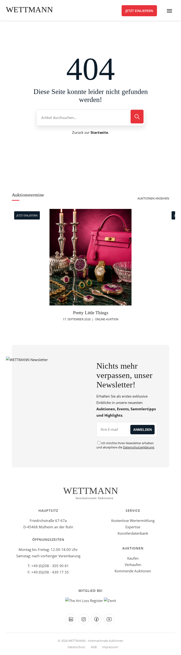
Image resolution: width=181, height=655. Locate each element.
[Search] (137, 116)
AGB (94, 647)
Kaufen (133, 558)
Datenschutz (76, 647)
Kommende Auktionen (133, 571)
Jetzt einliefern (139, 10)
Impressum (110, 647)
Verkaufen (133, 564)
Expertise (132, 527)
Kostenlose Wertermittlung (133, 520)
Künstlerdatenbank (133, 533)
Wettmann (29, 9)
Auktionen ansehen (153, 198)
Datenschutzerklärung (138, 447)
